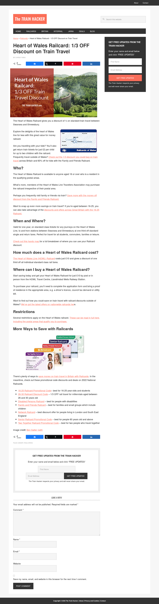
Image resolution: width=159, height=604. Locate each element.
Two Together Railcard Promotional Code (38, 422)
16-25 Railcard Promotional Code (34, 390)
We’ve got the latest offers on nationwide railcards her (47, 304)
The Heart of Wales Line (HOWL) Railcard (34, 258)
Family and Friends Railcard (32, 404)
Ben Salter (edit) (35, 429)
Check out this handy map (26, 241)
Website (17, 563)
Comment (18, 509)
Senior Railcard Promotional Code (35, 419)
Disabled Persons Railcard (31, 401)
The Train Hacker (30, 19)
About (81, 601)
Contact (103, 601)
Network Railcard (26, 412)
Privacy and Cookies (91, 601)
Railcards (24, 38)
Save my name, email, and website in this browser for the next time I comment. (50, 579)
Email (16, 551)
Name (16, 539)
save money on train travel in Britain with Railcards (64, 376)
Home (15, 38)
